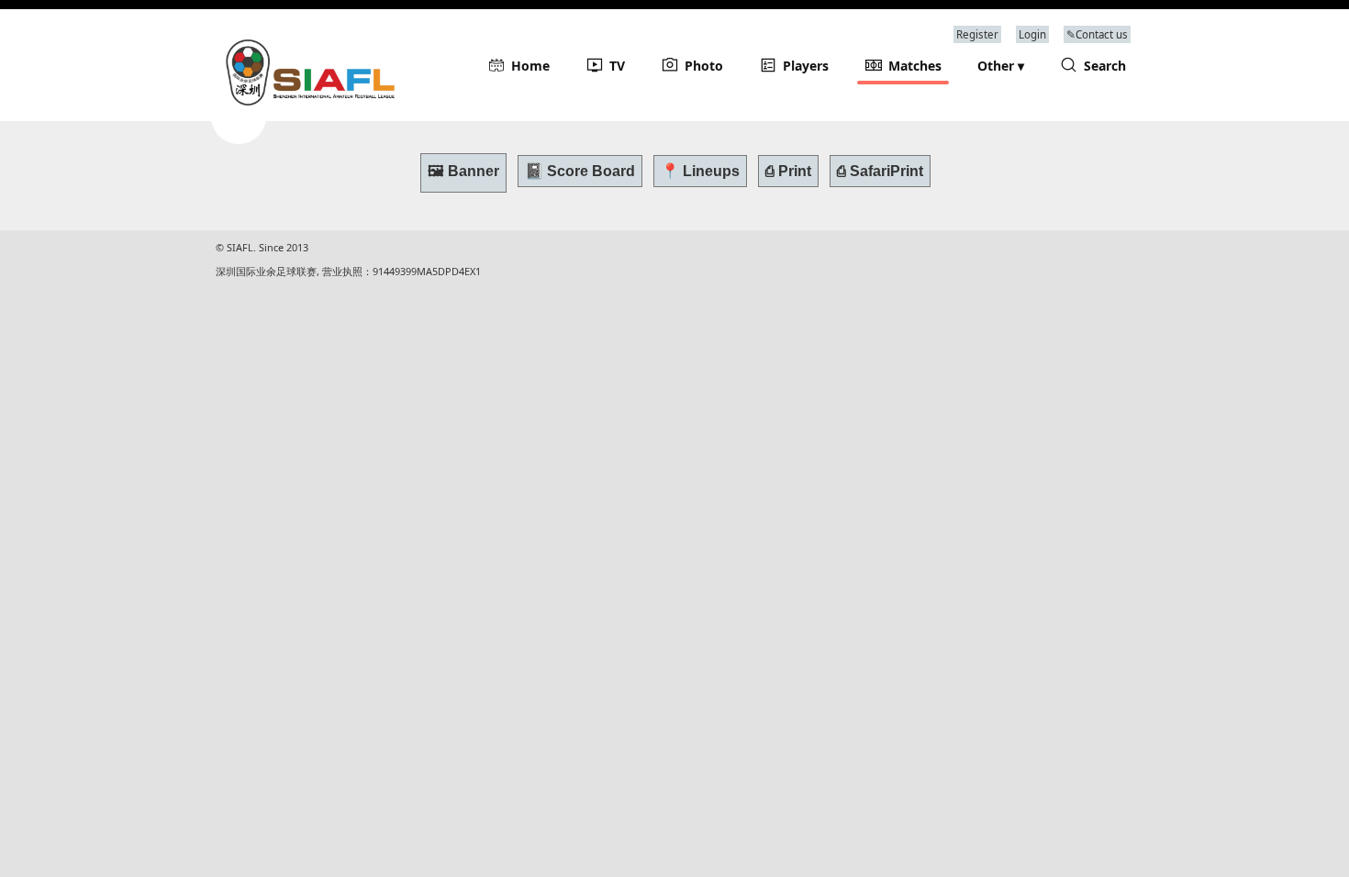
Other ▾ (1000, 65)
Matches (915, 65)
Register (977, 34)
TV (617, 65)
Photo (704, 65)
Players (806, 65)
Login (1032, 34)
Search (1105, 65)
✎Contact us (1097, 34)
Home (530, 65)
